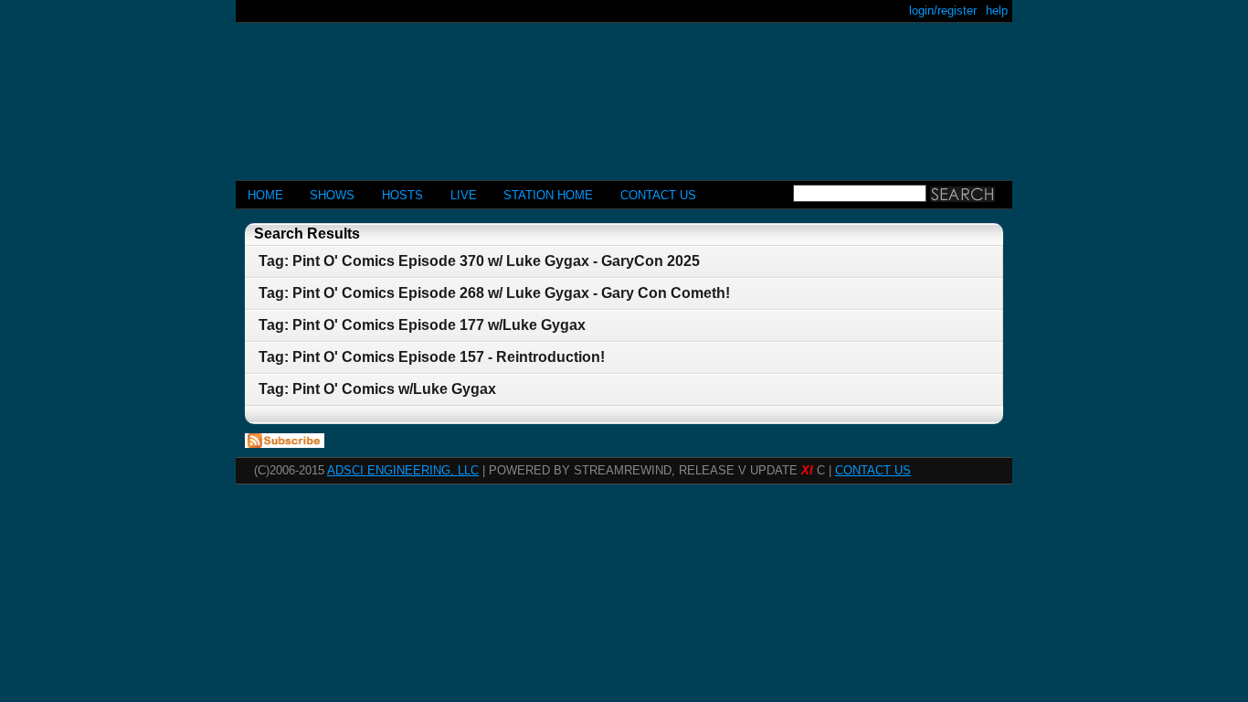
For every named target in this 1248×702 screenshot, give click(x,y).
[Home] (624, 93)
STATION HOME (548, 195)
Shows (332, 195)
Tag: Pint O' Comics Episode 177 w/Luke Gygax (422, 325)
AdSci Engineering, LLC (403, 470)
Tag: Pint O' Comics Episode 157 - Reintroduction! (432, 357)
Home (265, 195)
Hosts (402, 195)
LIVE (463, 195)
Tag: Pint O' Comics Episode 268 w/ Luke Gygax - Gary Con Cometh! (494, 293)
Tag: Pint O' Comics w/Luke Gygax (377, 389)
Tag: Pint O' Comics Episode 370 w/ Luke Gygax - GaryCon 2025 (479, 261)
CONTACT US (658, 195)
